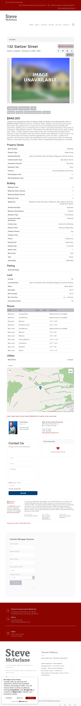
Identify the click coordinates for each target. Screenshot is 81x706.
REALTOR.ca (13, 506)
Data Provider (45, 514)
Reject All (20, 698)
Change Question (14, 489)
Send (22, 493)
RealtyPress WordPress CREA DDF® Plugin (18, 523)
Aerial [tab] (10, 365)
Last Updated (28, 514)
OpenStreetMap (52, 411)
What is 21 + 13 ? (15, 482)
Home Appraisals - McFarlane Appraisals (54, 658)
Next (72, 80)
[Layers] (70, 371)
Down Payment (14, 551)
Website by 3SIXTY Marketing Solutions (47, 701)
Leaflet (43, 411)
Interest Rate (14, 559)
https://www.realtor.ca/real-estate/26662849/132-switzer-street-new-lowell (31, 416)
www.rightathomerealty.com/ (50, 433)
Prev (8, 80)
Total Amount (14, 544)
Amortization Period (16, 567)
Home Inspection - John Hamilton (51, 663)
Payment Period (15, 574)
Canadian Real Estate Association (14, 511)
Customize (9, 698)
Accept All (31, 698)
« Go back (11, 39)
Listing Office (62, 514)
